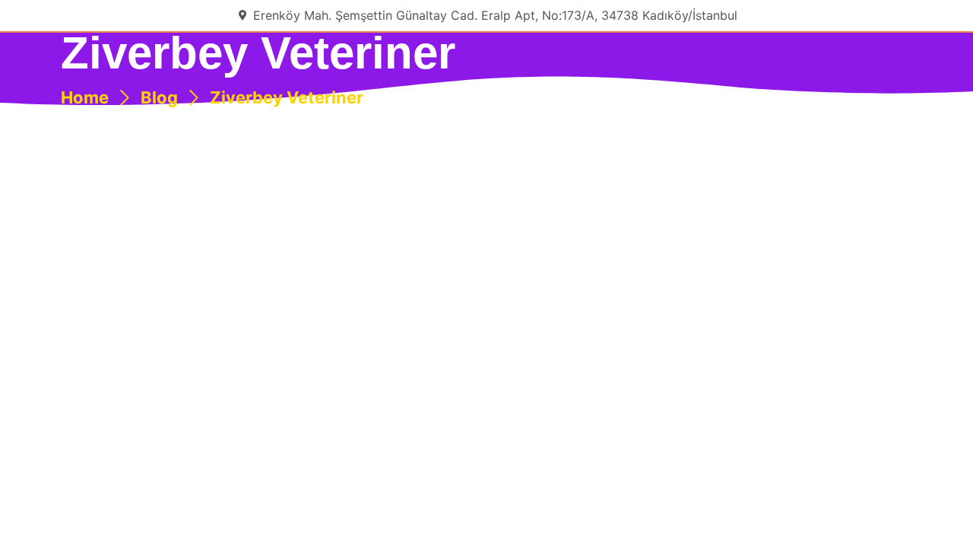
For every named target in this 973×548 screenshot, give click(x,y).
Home (85, 97)
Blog (159, 97)
